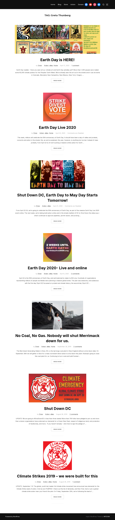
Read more (59, 80)
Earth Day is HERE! (57, 59)
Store (66, 4)
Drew (40, 65)
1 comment (75, 65)
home (53, 4)
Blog (59, 4)
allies (51, 65)
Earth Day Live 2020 (57, 127)
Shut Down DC (57, 408)
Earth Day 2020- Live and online (57, 268)
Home (56, 65)
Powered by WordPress (12, 516)
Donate (80, 4)
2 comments (75, 274)
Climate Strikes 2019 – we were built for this (57, 476)
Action (73, 4)
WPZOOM (107, 516)
